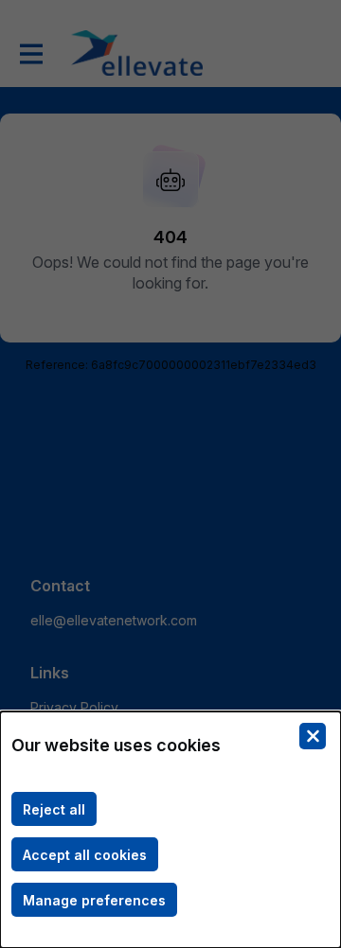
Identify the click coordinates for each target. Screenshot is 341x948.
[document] (170, 829)
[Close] (312, 736)
